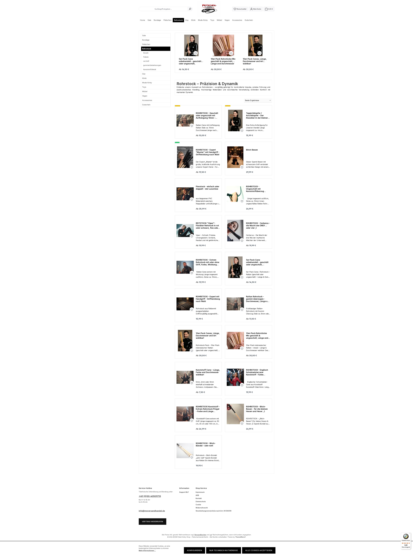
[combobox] (163, 9)
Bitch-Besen (252, 150)
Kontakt (199, 498)
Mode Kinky (147, 83)
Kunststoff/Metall (149, 69)
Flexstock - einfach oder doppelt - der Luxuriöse (207, 187)
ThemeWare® (240, 537)
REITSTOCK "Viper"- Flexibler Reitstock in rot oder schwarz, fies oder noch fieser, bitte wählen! (207, 225)
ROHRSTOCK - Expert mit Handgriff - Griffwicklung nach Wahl (208, 298)
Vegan (144, 96)
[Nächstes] (267, 52)
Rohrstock (146, 49)
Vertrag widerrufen (152, 521)
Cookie (198, 505)
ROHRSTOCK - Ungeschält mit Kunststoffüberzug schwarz (255, 188)
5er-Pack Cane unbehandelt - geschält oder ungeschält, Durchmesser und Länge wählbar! (222, 61)
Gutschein (146, 105)
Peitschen (146, 44)
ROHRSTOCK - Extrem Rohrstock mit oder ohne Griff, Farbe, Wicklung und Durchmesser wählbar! (207, 262)
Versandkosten (200, 535)
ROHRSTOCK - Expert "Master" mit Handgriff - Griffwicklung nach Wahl (207, 152)
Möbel (144, 91)
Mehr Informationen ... (147, 550)
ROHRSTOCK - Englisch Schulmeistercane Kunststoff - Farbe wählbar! (257, 372)
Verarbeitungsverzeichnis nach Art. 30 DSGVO (213, 511)
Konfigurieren (194, 550)
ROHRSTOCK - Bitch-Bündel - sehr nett (205, 444)
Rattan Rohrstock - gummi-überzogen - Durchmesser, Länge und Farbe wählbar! (258, 299)
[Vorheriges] (179, 52)
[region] (223, 53)
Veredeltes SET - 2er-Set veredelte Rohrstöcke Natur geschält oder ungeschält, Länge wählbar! (190, 61)
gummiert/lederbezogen (152, 65)
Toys (144, 87)
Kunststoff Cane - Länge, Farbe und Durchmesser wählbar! (208, 372)
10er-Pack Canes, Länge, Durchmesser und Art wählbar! (208, 335)
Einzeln (145, 53)
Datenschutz (201, 501)
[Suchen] (190, 9)
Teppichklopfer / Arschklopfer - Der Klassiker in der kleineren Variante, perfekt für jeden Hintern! (258, 115)
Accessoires (147, 100)
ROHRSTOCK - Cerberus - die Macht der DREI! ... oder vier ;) (258, 225)
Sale (144, 35)
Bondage (145, 40)
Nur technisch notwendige (223, 550)
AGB (197, 495)
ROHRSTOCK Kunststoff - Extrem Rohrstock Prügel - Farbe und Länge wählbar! (208, 409)
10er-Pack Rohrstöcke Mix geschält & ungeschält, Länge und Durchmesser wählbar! (255, 61)
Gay (143, 74)
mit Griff (146, 61)
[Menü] (409, 534)
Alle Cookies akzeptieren (258, 550)
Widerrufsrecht (202, 508)
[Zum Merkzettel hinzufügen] (201, 53)
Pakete (146, 57)
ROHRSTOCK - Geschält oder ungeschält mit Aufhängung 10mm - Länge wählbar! (207, 115)
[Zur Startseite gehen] (209, 9)
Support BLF (184, 492)
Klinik (144, 78)
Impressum (200, 492)
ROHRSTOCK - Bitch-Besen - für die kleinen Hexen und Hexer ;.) (257, 408)
